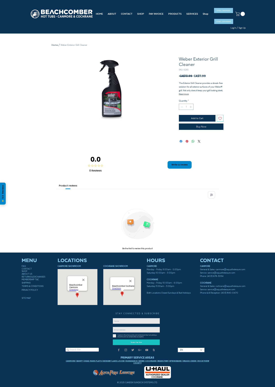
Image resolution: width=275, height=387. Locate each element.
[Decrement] (181, 107)
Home (55, 45)
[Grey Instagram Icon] (125, 350)
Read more (184, 94)
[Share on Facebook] (181, 141)
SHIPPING (26, 283)
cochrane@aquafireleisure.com (230, 286)
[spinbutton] (186, 107)
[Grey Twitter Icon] (132, 350)
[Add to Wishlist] (220, 118)
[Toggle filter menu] (211, 195)
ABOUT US (27, 274)
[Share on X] (199, 141)
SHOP (24, 271)
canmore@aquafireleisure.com (230, 269)
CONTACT (27, 269)
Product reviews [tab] (68, 185)
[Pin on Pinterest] (187, 141)
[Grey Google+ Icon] (139, 350)
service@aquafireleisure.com (221, 273)
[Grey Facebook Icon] (118, 350)
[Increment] (191, 107)
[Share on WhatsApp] (193, 141)
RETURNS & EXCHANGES (33, 277)
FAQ (24, 266)
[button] (140, 14)
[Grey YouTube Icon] (146, 350)
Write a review (179, 164)
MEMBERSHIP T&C (30, 279)
